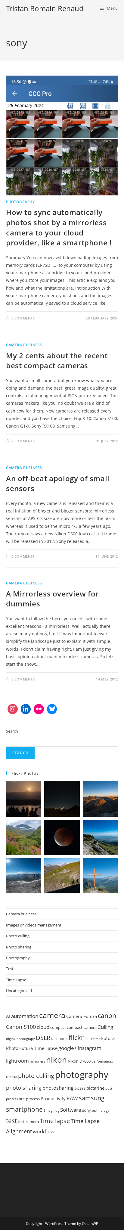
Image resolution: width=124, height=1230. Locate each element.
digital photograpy (20, 1039)
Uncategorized (19, 990)
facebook (59, 1038)
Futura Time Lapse (38, 1048)
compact (58, 1027)
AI (8, 1016)
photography (81, 1075)
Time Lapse (16, 979)
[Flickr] (38, 709)
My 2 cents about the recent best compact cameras (56, 360)
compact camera (82, 1027)
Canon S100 (21, 1026)
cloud (43, 1026)
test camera (28, 1121)
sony (86, 1110)
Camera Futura (81, 1016)
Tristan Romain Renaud (45, 8)
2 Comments (23, 441)
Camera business (24, 344)
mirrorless (37, 1061)
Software (70, 1109)
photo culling (36, 1075)
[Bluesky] (52, 709)
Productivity (53, 1098)
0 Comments (23, 318)
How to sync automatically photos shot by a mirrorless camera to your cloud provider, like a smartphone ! (59, 227)
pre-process (29, 1098)
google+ (67, 1048)
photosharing (57, 1087)
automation (24, 1016)
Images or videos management (33, 925)
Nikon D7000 (79, 1061)
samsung (91, 1098)
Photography (20, 201)
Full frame (92, 1039)
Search (12, 731)
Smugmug (51, 1110)
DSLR (43, 1037)
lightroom (17, 1060)
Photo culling (17, 936)
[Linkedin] (26, 709)
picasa (79, 1088)
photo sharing (24, 1087)
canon (107, 1015)
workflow (43, 1131)
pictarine (95, 1088)
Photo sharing (18, 947)
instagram (89, 1048)
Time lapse (55, 1120)
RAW (72, 1098)
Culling (105, 1026)
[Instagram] (12, 709)
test (11, 1120)
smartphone (24, 1109)
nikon (56, 1059)
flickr (76, 1037)
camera (52, 1015)
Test (10, 968)
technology (100, 1110)
